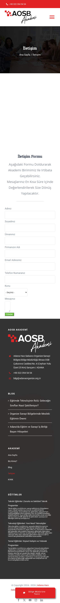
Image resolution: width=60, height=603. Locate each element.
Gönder (9, 314)
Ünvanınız (10, 234)
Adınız (8, 208)
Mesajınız (10, 298)
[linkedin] (41, 600)
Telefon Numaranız (15, 273)
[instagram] (36, 600)
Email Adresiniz (13, 260)
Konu (7, 285)
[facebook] (18, 600)
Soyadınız (10, 221)
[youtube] (30, 600)
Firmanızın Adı (12, 247)
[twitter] (24, 600)
